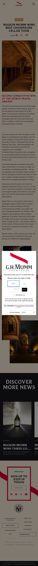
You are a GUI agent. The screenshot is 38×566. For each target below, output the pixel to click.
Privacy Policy (11, 305)
